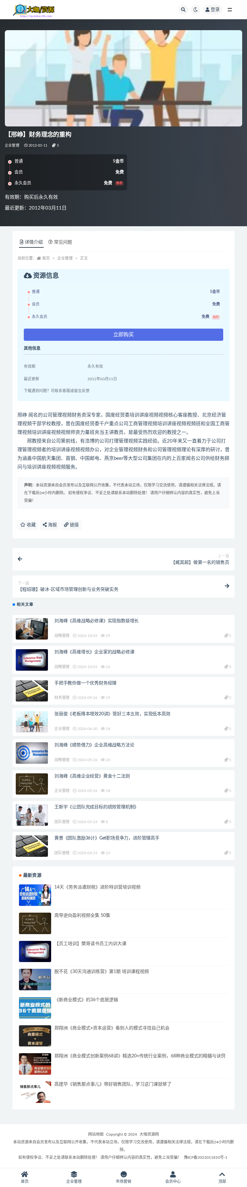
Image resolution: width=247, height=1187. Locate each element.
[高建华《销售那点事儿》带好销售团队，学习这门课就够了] (35, 1092)
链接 (74, 525)
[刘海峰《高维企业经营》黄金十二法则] (32, 784)
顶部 (222, 1181)
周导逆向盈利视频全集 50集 (82, 915)
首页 (46, 258)
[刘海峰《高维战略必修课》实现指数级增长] (32, 629)
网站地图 (96, 1134)
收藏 (30, 525)
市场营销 (123, 1181)
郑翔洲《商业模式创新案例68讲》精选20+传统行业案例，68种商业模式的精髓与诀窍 (139, 1056)
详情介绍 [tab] (34, 242)
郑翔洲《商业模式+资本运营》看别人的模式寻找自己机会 (111, 1028)
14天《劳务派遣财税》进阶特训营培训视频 (97, 887)
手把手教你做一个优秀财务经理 (85, 683)
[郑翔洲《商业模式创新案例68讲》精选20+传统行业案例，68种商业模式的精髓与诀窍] (35, 1064)
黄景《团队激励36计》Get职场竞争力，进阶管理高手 (107, 838)
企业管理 (12, 145)
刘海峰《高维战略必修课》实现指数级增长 (96, 621)
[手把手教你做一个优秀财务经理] (32, 691)
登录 (215, 9)
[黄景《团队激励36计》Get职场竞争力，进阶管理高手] (32, 846)
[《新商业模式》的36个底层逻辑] (35, 1008)
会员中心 (173, 1181)
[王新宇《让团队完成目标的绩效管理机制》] (32, 815)
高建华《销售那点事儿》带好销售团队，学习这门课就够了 (112, 1084)
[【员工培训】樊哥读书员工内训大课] (35, 951)
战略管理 (61, 636)
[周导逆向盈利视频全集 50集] (35, 923)
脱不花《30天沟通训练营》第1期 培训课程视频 (101, 971)
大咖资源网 (149, 1134)
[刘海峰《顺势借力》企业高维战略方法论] (32, 753)
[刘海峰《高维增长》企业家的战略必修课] (32, 660)
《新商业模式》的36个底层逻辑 (86, 1000)
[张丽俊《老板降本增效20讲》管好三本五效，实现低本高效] (32, 722)
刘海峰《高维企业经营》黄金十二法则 (92, 776)
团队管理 (61, 822)
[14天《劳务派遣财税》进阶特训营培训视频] (35, 895)
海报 (52, 525)
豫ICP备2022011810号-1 (205, 1157)
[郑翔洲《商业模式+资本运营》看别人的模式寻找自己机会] (35, 1036)
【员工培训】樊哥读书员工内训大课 (90, 944)
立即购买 (123, 334)
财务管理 (61, 698)
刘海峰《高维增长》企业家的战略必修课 (94, 652)
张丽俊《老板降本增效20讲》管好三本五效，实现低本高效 (112, 714)
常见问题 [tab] (63, 242)
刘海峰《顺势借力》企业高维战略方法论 (94, 745)
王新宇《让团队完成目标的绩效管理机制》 (96, 807)
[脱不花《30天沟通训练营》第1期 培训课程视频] (35, 979)
